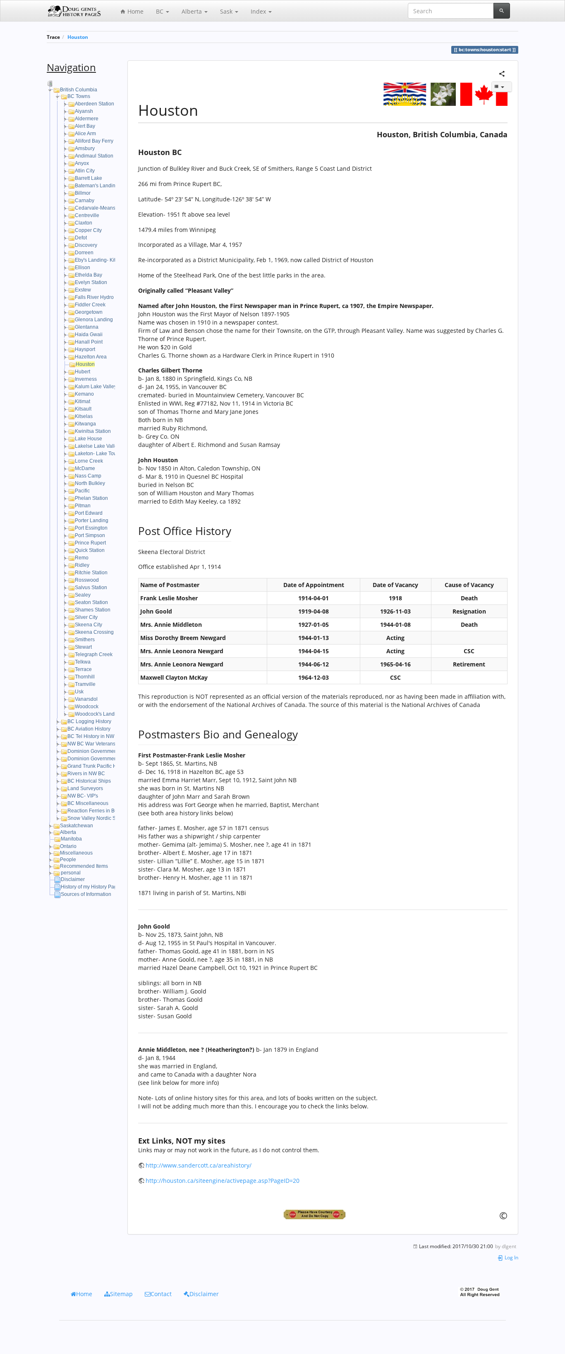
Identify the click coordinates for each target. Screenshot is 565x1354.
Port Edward (89, 513)
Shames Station (92, 610)
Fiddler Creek (90, 305)
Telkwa (83, 662)
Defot (81, 238)
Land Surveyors (85, 788)
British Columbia (78, 90)
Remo (82, 558)
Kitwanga (85, 424)
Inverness (86, 379)
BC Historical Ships (89, 781)
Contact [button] (161, 1294)
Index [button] (259, 11)
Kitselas (84, 416)
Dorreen (84, 253)
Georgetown (89, 312)
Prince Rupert (90, 543)
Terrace (83, 669)
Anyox (82, 163)
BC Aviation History (88, 729)
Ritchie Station (91, 573)
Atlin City (85, 171)
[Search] (501, 11)
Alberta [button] (192, 11)
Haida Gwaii (89, 334)
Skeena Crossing (94, 632)
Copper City (88, 230)
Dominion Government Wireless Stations (112, 759)
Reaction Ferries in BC (92, 811)
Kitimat (82, 401)
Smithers (85, 639)
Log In (510, 1257)
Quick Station (90, 550)
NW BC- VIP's (82, 796)
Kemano (84, 394)
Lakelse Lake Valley (97, 446)
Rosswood (87, 580)
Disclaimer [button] (204, 1294)
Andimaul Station (94, 156)
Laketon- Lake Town (97, 453)
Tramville (85, 684)
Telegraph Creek (94, 654)
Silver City (86, 617)
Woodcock (86, 706)
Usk (79, 692)
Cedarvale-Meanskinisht (102, 208)
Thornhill (85, 677)
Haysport (85, 349)
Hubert (82, 372)
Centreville (87, 215)
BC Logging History (89, 721)
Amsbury (85, 148)
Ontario (68, 846)
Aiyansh (84, 111)
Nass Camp (88, 476)
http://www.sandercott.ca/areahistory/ (198, 1165)
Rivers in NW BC (86, 773)
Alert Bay (85, 126)
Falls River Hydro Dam (100, 297)
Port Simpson (90, 535)
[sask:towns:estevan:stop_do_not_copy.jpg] (323, 1214)
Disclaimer (73, 879)
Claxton (83, 223)
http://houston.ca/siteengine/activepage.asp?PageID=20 (222, 1180)
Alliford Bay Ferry (94, 141)
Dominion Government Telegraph (104, 751)
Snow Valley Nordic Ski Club (99, 818)
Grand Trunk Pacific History (98, 766)
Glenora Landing (94, 319)
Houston (77, 36)
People (68, 859)
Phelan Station (91, 498)
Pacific (82, 491)
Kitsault (83, 409)
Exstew (83, 290)
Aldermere (86, 119)
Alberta (68, 832)
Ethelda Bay (88, 275)
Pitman (83, 506)
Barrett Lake (88, 178)
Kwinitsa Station (93, 431)
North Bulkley (90, 483)
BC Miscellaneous (87, 803)
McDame (85, 468)
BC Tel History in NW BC (94, 736)
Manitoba (71, 839)
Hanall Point (89, 342)
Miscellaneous (76, 853)
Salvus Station (91, 587)
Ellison (82, 267)
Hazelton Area (91, 357)
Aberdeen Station (94, 104)
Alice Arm (85, 133)
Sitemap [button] (121, 1294)
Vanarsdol (86, 699)
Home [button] (84, 1294)
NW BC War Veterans (91, 744)
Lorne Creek (89, 461)
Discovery (86, 245)
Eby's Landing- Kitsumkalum (107, 260)
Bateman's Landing (96, 186)
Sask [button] (227, 11)
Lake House (88, 439)
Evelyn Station (91, 282)
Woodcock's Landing (98, 714)
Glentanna (86, 327)
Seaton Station (91, 602)
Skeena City (88, 625)
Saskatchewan (76, 826)
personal (71, 873)
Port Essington (91, 528)
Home (135, 11)
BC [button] (160, 11)
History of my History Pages (91, 887)
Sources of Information (86, 894)
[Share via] (501, 73)
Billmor (83, 193)
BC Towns (78, 96)
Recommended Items (84, 866)
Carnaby (84, 200)
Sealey (83, 595)
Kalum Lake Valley (96, 386)
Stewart (83, 647)
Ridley (82, 565)
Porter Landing (91, 520)
